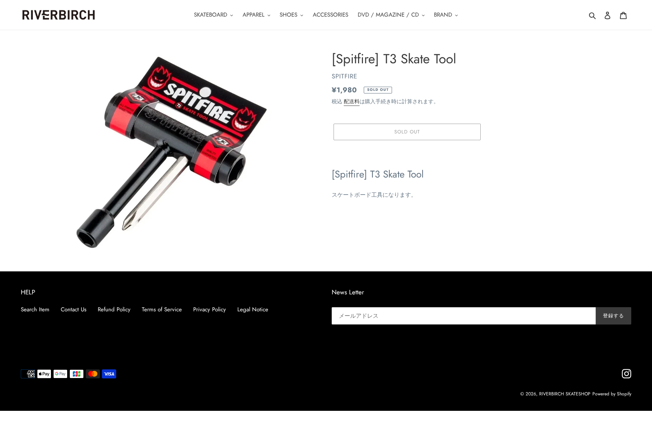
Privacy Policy (209, 309)
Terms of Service (162, 309)
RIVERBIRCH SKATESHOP (564, 393)
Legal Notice (252, 309)
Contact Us (73, 309)
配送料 (352, 101)
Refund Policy (114, 309)
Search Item (35, 309)
